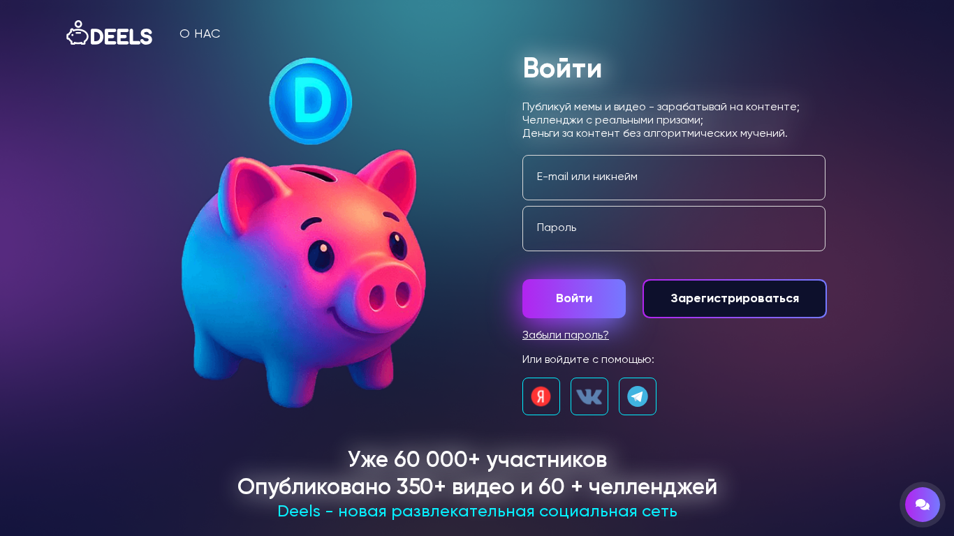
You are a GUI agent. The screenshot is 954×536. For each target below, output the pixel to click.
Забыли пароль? (565, 335)
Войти (574, 298)
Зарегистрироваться (734, 298)
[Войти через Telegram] (637, 396)
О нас (200, 34)
